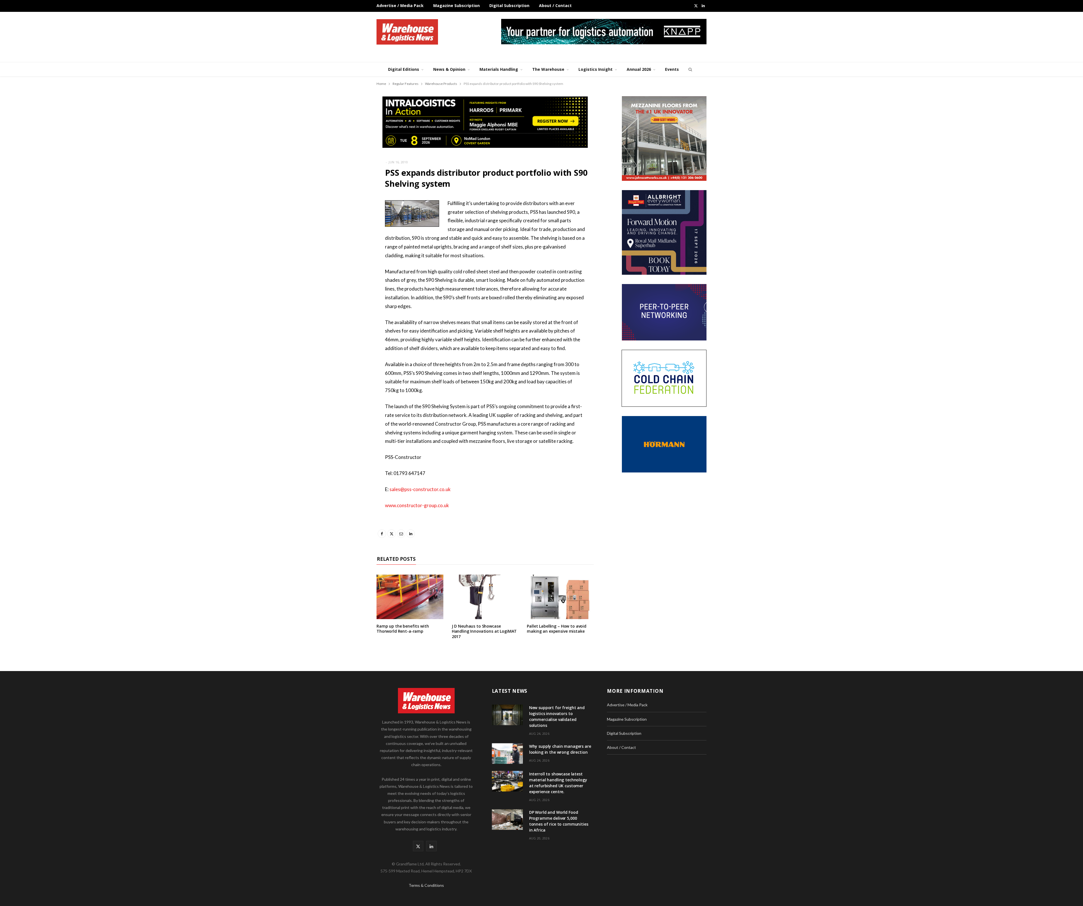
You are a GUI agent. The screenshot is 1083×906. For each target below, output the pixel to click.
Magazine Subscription (456, 5)
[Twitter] (348, 234)
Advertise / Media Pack (400, 5)
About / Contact (555, 5)
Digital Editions (403, 69)
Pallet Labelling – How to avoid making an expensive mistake (556, 628)
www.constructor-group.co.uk (417, 505)
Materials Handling (498, 69)
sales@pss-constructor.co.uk (420, 489)
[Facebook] (348, 220)
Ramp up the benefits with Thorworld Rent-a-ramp (403, 628)
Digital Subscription (509, 5)
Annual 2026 (639, 69)
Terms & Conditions (426, 885)
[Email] (348, 248)
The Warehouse (548, 69)
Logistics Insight (595, 69)
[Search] (689, 69)
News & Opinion (449, 69)
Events (672, 69)
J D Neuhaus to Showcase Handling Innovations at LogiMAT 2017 (484, 631)
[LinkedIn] (348, 263)
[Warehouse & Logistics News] (407, 32)
